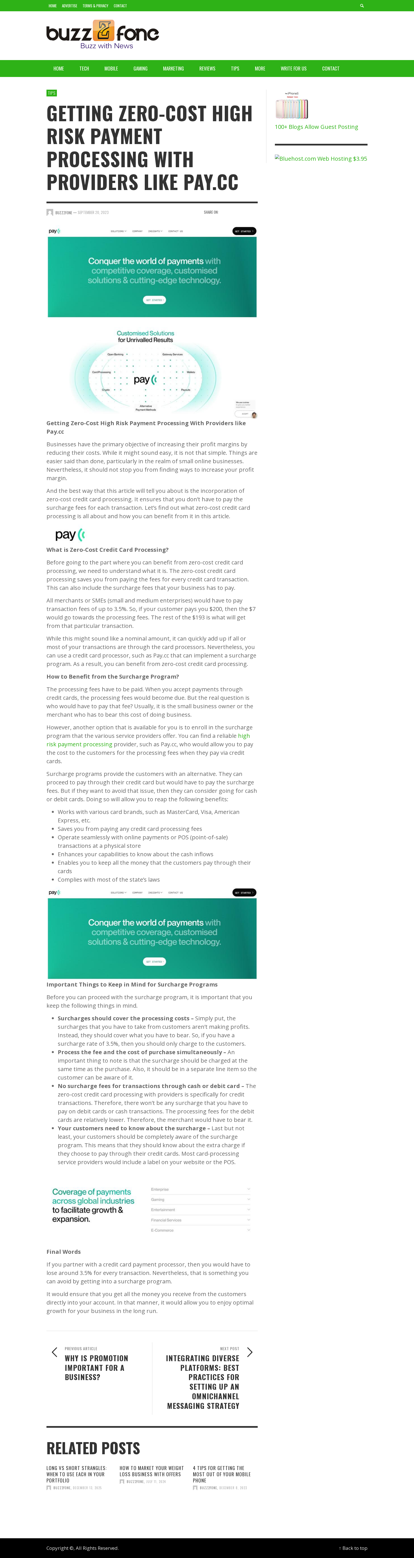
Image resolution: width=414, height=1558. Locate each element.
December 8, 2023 (233, 1488)
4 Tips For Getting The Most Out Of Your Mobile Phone (222, 1474)
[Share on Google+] (244, 212)
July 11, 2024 (156, 1481)
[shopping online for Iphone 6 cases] (292, 105)
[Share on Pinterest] (254, 212)
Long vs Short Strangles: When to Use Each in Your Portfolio (76, 1474)
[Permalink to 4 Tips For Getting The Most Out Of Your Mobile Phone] (225, 1506)
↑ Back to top (353, 1548)
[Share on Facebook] (224, 212)
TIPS (51, 93)
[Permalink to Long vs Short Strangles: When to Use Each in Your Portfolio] (78, 1506)
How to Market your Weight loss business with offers (152, 1471)
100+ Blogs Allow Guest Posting (316, 127)
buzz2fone (62, 1488)
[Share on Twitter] (234, 212)
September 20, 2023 (93, 212)
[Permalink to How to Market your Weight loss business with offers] (152, 1503)
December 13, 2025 (87, 1488)
